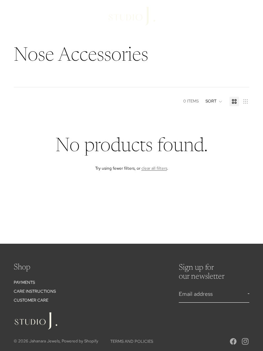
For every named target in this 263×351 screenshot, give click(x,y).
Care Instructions (35, 291)
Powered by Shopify (80, 341)
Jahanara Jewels (44, 341)
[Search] (212, 15)
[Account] (226, 15)
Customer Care (31, 300)
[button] (214, 101)
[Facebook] (233, 341)
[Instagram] (245, 341)
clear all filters (154, 168)
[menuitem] (222, 31)
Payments (24, 282)
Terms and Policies (131, 341)
